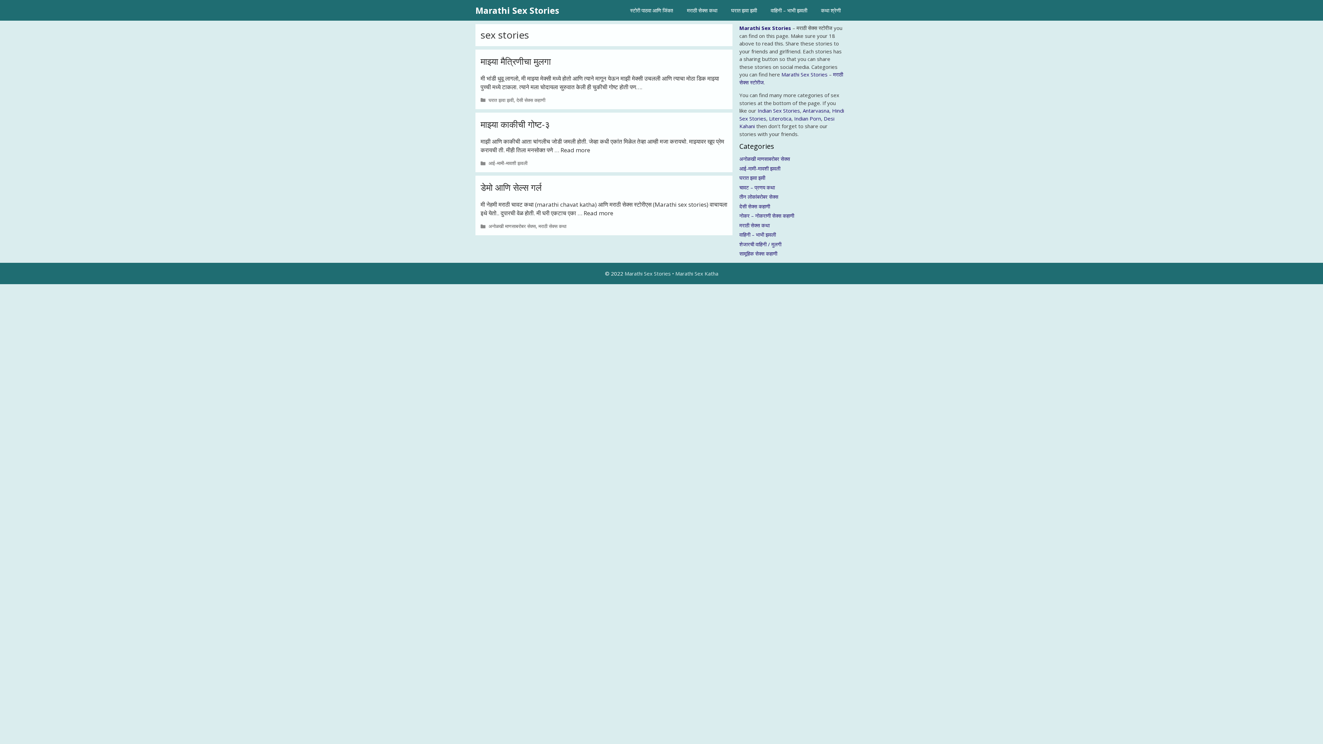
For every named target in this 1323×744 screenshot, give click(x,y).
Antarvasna (816, 110)
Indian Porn (807, 118)
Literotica (780, 118)
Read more (575, 150)
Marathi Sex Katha (696, 273)
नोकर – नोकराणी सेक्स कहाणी (766, 215)
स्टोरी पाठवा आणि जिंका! (651, 10)
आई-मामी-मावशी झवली (508, 163)
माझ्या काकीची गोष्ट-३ (515, 124)
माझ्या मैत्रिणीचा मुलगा (516, 61)
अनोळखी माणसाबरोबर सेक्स (512, 226)
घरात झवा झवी (744, 10)
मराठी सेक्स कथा (702, 10)
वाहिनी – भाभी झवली (789, 10)
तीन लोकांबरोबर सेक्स (758, 196)
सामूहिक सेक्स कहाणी (758, 253)
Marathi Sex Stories (517, 10)
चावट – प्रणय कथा (757, 187)
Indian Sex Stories (779, 110)
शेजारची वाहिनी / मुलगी (760, 244)
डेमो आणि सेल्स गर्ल (511, 187)
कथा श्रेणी (831, 10)
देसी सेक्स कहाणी (530, 100)
